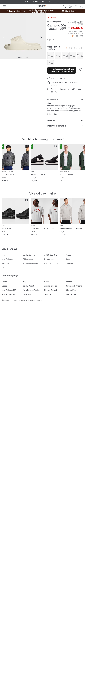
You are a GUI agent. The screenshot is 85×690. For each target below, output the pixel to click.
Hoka (68, 259)
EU (66, 48)
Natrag (6, 300)
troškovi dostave (80, 23)
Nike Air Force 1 (50, 290)
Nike (3, 255)
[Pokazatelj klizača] (19, 57)
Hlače (46, 282)
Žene (16, 300)
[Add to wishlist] (80, 69)
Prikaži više (52, 114)
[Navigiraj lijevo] (3, 37)
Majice (25, 282)
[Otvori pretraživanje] (64, 6)
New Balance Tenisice (32, 290)
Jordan (68, 255)
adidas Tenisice (50, 286)
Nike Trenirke (71, 294)
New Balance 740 (9, 290)
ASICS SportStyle (51, 255)
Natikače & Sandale (35, 300)
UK (70, 48)
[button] (23, 36)
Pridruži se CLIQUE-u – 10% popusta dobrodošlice (42, 2)
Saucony (5, 263)
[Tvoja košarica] (81, 6)
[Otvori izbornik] (4, 6)
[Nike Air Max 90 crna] (15, 211)
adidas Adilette (29, 286)
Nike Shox (27, 294)
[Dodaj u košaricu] (26, 146)
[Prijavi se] (70, 6)
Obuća (4, 282)
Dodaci (5, 286)
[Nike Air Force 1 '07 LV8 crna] (44, 157)
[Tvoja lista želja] (75, 6)
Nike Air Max (71, 290)
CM (80, 48)
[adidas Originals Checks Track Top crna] (15, 157)
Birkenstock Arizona (74, 286)
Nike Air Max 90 (8, 294)
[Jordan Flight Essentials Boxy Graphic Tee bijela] (44, 211)
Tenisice (47, 294)
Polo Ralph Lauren (30, 263)
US (75, 48)
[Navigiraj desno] (41, 37)
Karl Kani (69, 263)
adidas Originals (54, 21)
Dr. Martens (48, 259)
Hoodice (69, 282)
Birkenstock (28, 259)
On (3, 267)
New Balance (7, 259)
